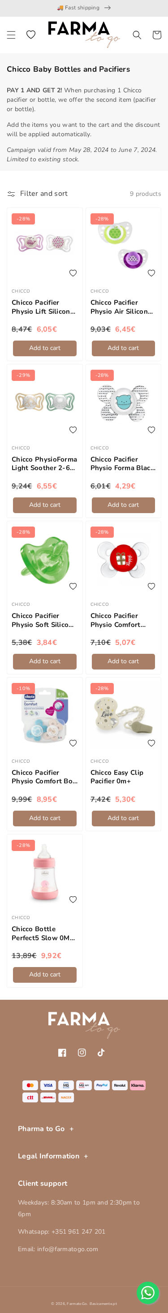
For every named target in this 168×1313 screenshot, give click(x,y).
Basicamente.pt (103, 1303)
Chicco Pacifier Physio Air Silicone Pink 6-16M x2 (121, 307)
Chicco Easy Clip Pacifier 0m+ (117, 777)
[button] (11, 35)
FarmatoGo (77, 1303)
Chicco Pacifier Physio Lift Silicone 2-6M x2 (43, 307)
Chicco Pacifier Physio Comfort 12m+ (115, 620)
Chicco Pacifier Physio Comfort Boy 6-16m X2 (44, 777)
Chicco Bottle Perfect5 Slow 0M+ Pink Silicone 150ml (44, 933)
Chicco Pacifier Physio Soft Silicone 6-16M (44, 620)
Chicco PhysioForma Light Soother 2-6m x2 (44, 464)
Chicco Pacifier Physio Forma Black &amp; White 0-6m (122, 464)
